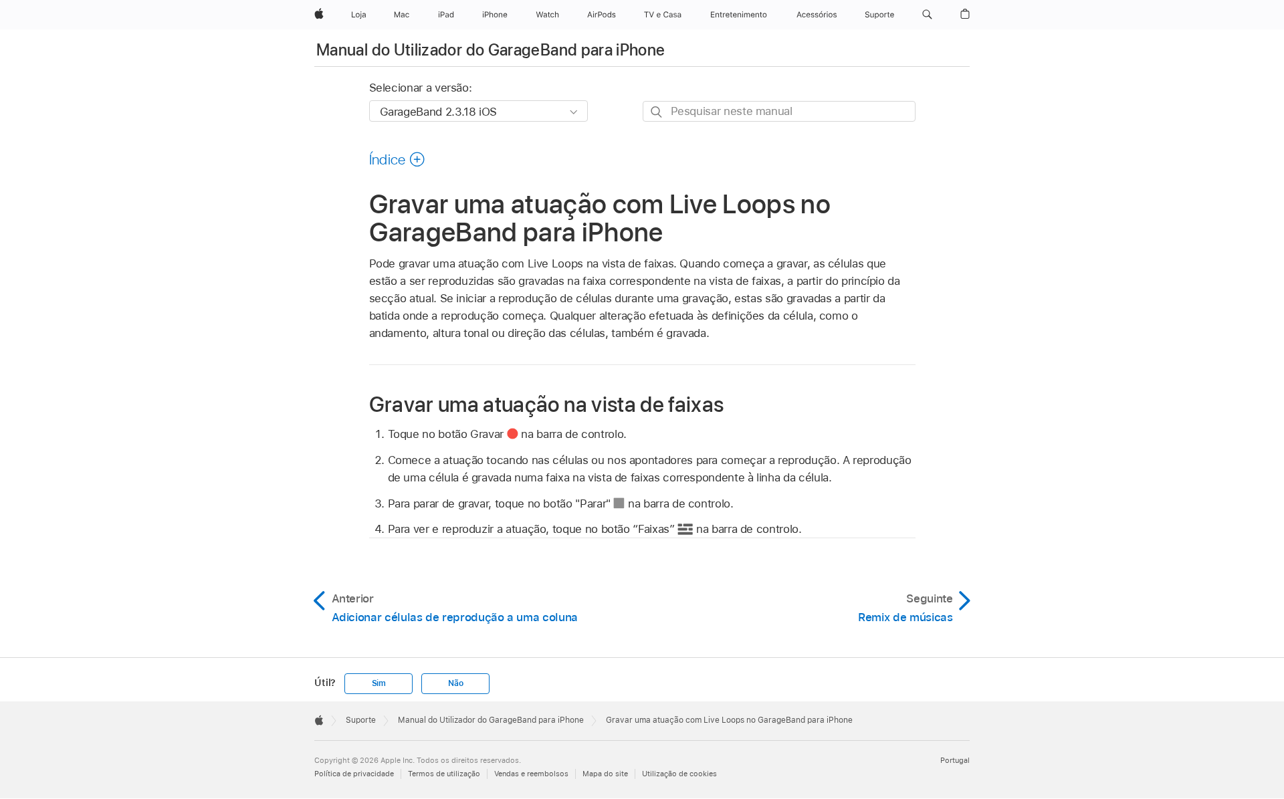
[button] (927, 14)
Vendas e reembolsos (531, 773)
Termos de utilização (444, 773)
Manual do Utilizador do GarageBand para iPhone (490, 50)
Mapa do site (605, 773)
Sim (379, 683)
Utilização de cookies (679, 773)
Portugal (955, 760)
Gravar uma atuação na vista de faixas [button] (546, 404)
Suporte (361, 720)
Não (455, 683)
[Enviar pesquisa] (657, 112)
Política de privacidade (354, 773)
